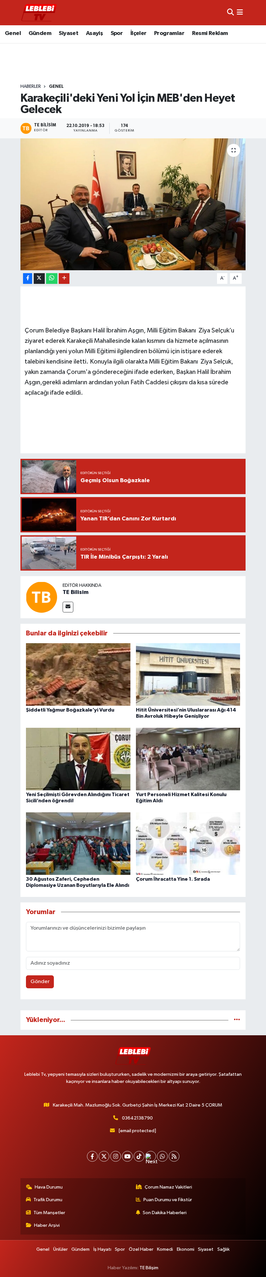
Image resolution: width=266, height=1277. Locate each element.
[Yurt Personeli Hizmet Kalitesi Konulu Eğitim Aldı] (188, 758)
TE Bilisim (76, 592)
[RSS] (174, 1156)
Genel (13, 33)
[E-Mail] (68, 607)
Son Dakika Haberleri (165, 1212)
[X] (104, 1156)
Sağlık (223, 1249)
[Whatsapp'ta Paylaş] (51, 278)
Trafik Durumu (47, 1199)
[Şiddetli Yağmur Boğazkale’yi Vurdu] (78, 674)
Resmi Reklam (210, 33)
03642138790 (137, 1118)
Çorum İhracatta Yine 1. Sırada (173, 879)
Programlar (169, 33)
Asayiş (94, 33)
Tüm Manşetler (49, 1212)
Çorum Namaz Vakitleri (168, 1187)
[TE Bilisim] (41, 597)
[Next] (150, 1156)
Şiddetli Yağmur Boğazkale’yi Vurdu (70, 710)
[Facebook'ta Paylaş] (27, 278)
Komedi (165, 1249)
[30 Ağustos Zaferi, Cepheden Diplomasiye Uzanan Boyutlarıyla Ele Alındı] (78, 843)
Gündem (40, 33)
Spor (117, 33)
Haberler (30, 86)
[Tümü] (237, 1020)
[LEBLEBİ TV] (38, 12)
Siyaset (68, 33)
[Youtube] (127, 1156)
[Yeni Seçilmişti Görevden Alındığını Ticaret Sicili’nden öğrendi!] (78, 758)
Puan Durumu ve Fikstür (167, 1199)
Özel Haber (141, 1249)
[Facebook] (92, 1156)
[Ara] (230, 12)
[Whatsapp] (162, 1156)
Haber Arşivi (47, 1225)
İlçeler (138, 33)
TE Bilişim (148, 1267)
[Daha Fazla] (64, 278)
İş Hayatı (102, 1249)
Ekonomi (185, 1249)
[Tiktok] (139, 1156)
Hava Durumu (49, 1187)
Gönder (40, 981)
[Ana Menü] (240, 12)
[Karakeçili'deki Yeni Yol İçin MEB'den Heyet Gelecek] (133, 204)
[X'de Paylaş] (39, 278)
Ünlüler (60, 1249)
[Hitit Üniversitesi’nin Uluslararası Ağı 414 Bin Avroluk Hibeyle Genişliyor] (188, 674)
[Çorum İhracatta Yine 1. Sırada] (188, 843)
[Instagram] (115, 1156)
